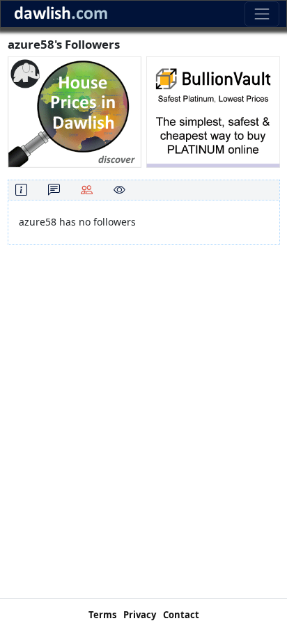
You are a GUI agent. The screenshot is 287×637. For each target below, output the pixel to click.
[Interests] (119, 190)
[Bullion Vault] (213, 111)
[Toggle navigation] (262, 13)
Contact (181, 614)
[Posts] (54, 190)
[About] (21, 190)
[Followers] (87, 190)
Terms (102, 614)
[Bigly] (74, 111)
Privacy (139, 614)
